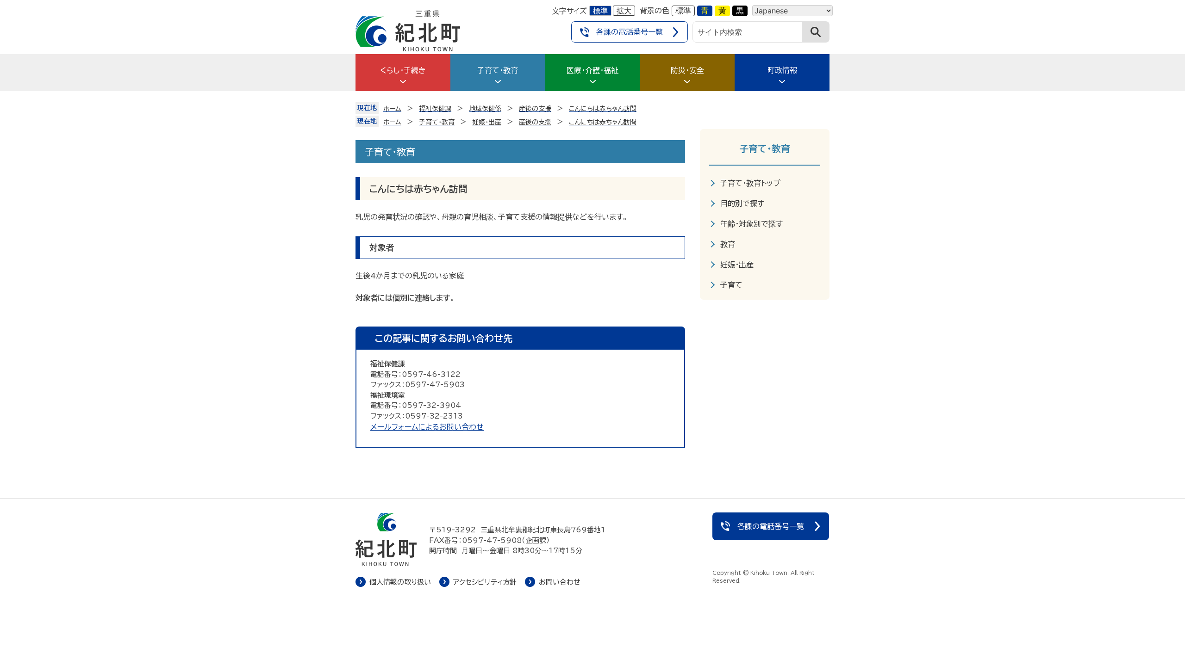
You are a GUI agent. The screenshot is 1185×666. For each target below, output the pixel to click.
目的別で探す (742, 203)
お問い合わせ (559, 582)
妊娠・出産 (737, 264)
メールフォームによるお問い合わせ (427, 427)
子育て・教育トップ (750, 183)
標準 (600, 10)
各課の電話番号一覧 (629, 32)
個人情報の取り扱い (400, 582)
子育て (731, 285)
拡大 (624, 10)
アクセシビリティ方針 (485, 582)
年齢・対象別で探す (751, 224)
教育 (727, 244)
